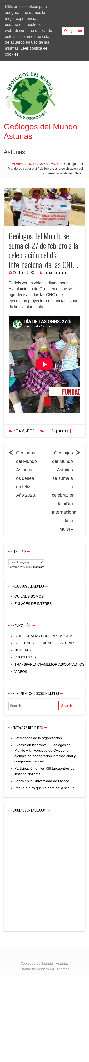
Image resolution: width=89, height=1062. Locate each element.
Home (20, 164)
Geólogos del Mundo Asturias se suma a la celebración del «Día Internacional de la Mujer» (64, 490)
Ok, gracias (73, 31)
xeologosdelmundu (55, 272)
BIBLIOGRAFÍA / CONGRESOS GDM (43, 636)
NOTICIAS (35, 164)
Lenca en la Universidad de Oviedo (41, 781)
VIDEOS (52, 164)
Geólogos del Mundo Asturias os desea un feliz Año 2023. (26, 474)
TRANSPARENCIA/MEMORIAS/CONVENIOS (49, 664)
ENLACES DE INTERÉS (33, 604)
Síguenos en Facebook (29, 810)
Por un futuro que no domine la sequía (44, 788)
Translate (38, 566)
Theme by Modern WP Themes (44, 969)
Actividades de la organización (38, 738)
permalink (62, 430)
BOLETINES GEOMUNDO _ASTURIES (44, 643)
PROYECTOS (25, 657)
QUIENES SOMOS (29, 596)
